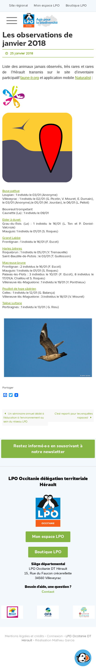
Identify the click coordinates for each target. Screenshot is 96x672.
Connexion (55, 635)
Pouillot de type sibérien (19, 288)
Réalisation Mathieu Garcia (54, 639)
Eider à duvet (11, 218)
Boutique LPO (76, 5)
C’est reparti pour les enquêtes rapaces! (74, 414)
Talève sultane (12, 302)
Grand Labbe (11, 237)
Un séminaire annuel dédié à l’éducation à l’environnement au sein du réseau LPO (23, 416)
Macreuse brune (14, 262)
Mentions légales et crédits (24, 635)
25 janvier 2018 (21, 53)
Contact (48, 590)
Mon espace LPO (47, 5)
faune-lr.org (29, 77)
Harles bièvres (12, 247)
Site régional (18, 5)
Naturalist (83, 77)
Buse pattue (11, 190)
